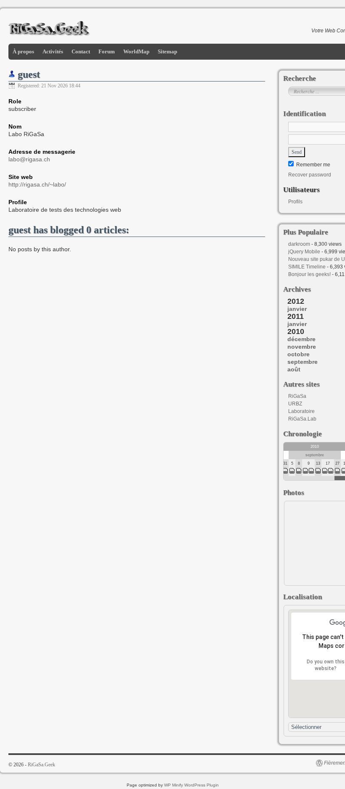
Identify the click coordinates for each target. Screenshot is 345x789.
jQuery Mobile (304, 252)
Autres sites (301, 384)
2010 (314, 446)
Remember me (312, 165)
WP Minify (173, 785)
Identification (304, 114)
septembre (302, 361)
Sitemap (167, 51)
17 (328, 463)
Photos (293, 493)
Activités (52, 51)
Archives (297, 289)
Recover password (309, 175)
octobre (298, 354)
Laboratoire (301, 411)
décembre (301, 339)
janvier (297, 308)
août (293, 369)
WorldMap (136, 51)
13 (318, 463)
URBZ (295, 404)
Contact (81, 51)
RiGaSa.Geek (41, 765)
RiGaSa (297, 396)
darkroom (299, 244)
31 (285, 463)
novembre (301, 346)
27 (337, 463)
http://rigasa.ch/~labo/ (37, 184)
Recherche (299, 78)
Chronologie (302, 434)
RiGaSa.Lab (302, 419)
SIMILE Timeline (307, 267)
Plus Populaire (305, 232)
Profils (295, 202)
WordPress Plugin (201, 785)
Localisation (302, 597)
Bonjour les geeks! (309, 274)
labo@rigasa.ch (29, 159)
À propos (23, 51)
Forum (106, 51)
